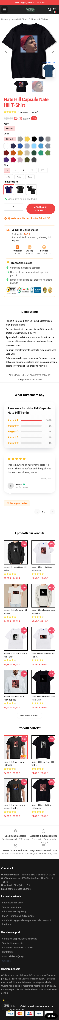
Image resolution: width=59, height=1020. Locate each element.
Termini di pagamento (12, 943)
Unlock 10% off (6, 1006)
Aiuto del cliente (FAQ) (13, 956)
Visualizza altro (29, 715)
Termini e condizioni (11, 907)
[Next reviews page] (52, 512)
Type (6, 123)
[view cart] (54, 9)
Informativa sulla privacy (14, 911)
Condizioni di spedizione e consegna (19, 938)
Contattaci (7, 952)
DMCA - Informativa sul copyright (18, 916)
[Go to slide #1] (21, 86)
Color (6, 133)
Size (6, 165)
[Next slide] (53, 51)
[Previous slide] (6, 51)
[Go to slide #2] (37, 86)
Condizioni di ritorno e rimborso (17, 947)
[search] (49, 9)
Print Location (11, 181)
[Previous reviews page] (37, 512)
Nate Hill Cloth (19, 19)
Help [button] (53, 1016)
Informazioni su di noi (12, 902)
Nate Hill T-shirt (39, 19)
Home (4, 19)
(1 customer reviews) (28, 112)
